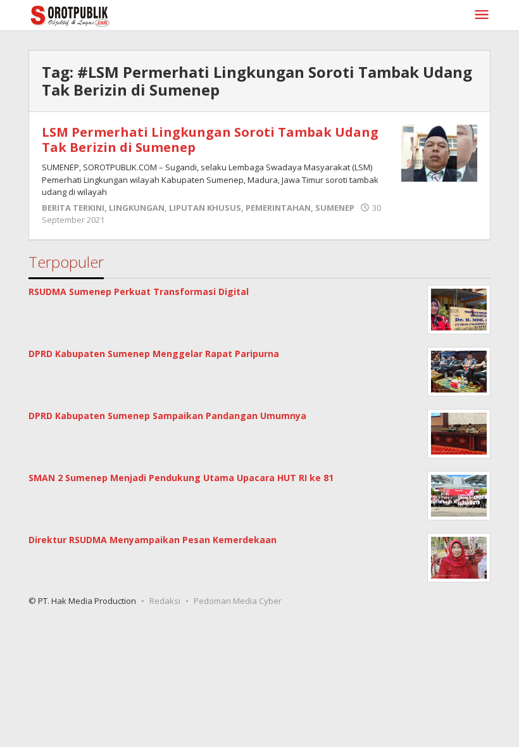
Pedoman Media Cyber (238, 600)
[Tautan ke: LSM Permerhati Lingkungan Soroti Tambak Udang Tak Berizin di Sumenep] (439, 152)
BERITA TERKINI (73, 207)
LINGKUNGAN (137, 207)
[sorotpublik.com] (102, 15)
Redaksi (164, 600)
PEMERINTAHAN (278, 207)
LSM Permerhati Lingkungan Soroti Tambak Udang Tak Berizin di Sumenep (210, 139)
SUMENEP (334, 207)
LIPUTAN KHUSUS (205, 207)
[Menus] (482, 15)
